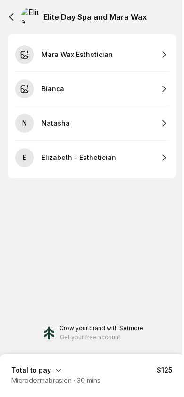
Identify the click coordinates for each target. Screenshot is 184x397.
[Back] (11, 17)
